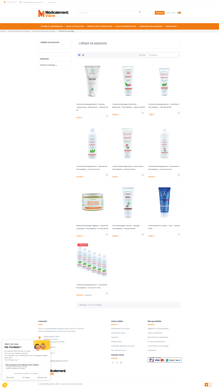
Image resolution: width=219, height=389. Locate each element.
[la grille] (79, 54)
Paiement (114, 337)
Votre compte (170, 13)
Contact (160, 13)
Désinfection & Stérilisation (158, 337)
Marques (44, 59)
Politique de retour (118, 333)
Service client (52, 2)
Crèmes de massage (49, 42)
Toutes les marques (48, 65)
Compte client (116, 341)
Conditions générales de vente (122, 346)
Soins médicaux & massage (158, 346)
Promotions (152, 350)
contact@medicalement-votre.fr (33, 2)
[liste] (83, 54)
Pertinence (164, 55)
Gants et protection (155, 333)
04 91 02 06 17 (12, 2)
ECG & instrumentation (156, 341)
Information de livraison (120, 328)
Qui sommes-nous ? (118, 350)
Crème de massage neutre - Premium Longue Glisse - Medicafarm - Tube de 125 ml (92, 107)
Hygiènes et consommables (158, 328)
